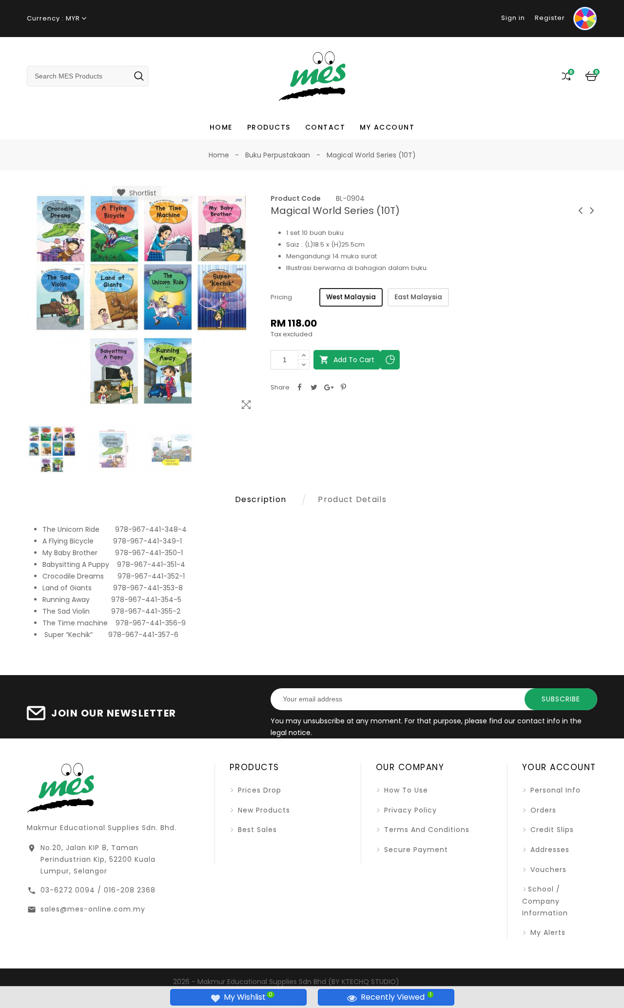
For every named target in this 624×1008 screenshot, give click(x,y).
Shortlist (140, 193)
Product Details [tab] (352, 499)
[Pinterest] (343, 387)
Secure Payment (415, 849)
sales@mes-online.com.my (92, 909)
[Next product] (592, 210)
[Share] (299, 387)
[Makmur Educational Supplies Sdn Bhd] (60, 787)
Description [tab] (260, 499)
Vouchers (547, 869)
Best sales (256, 829)
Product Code (296, 198)
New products (262, 810)
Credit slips (551, 829)
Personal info (554, 790)
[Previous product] (580, 210)
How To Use (405, 790)
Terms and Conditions (425, 829)
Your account (559, 767)
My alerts (547, 932)
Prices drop (258, 790)
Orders (542, 810)
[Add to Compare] (390, 359)
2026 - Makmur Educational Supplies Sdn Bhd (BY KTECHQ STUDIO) (286, 982)
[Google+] (328, 387)
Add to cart (346, 360)
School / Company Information (545, 901)
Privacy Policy (409, 810)
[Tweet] (314, 387)
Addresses (548, 849)
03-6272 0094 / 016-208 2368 (98, 890)
